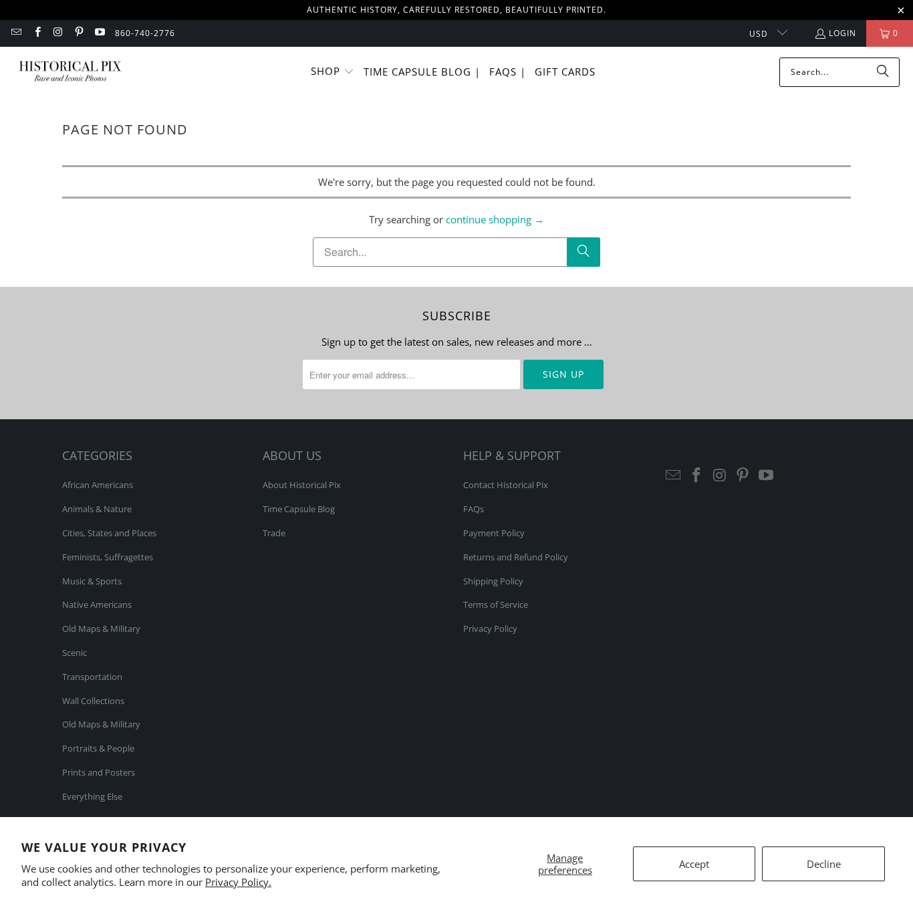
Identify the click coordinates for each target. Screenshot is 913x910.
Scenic (74, 653)
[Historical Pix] (70, 71)
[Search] (883, 72)
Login (842, 33)
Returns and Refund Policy (515, 557)
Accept (694, 864)
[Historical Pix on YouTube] (99, 33)
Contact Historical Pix (505, 485)
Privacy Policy (490, 628)
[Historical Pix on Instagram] (57, 33)
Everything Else (92, 796)
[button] (332, 72)
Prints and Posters (98, 772)
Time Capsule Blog (299, 509)
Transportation (92, 677)
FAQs (473, 509)
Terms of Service (495, 604)
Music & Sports (92, 581)
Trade (274, 533)
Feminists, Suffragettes (107, 557)
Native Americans (97, 604)
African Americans (97, 485)
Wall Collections (93, 701)
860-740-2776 (145, 33)
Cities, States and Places (109, 533)
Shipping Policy (493, 581)
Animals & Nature (97, 509)
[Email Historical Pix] (15, 33)
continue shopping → (495, 219)
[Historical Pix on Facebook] (36, 33)
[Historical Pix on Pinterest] (78, 33)
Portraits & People (98, 748)
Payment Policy (494, 533)
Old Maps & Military (101, 628)
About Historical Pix (302, 485)
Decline (824, 864)
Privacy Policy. (238, 882)
